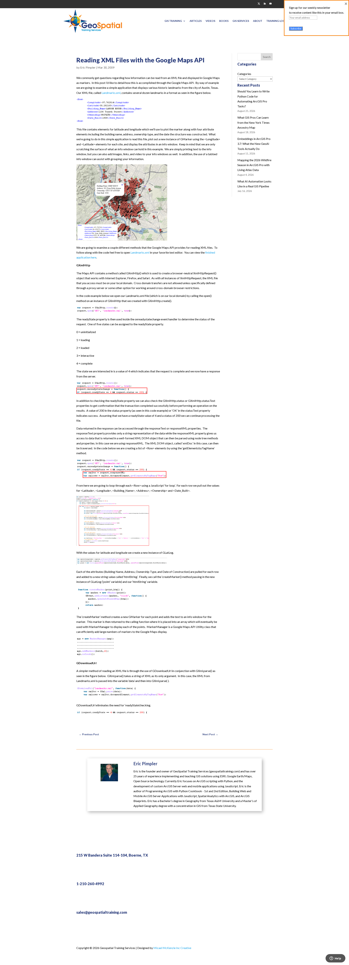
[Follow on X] (259, 3)
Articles (196, 20)
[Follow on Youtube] (270, 3)
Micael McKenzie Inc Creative (172, 948)
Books (223, 20)
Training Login (277, 20)
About (257, 20)
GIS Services (240, 20)
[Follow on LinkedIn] (264, 3)
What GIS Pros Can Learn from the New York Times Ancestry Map (253, 122)
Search (267, 56)
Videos (210, 20)
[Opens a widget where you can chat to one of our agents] (335, 958)
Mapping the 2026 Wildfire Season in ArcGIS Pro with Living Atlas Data (254, 165)
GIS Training (173, 20)
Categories (244, 73)
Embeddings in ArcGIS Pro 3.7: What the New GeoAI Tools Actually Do (253, 143)
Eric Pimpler (87, 67)
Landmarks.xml (111, 92)
